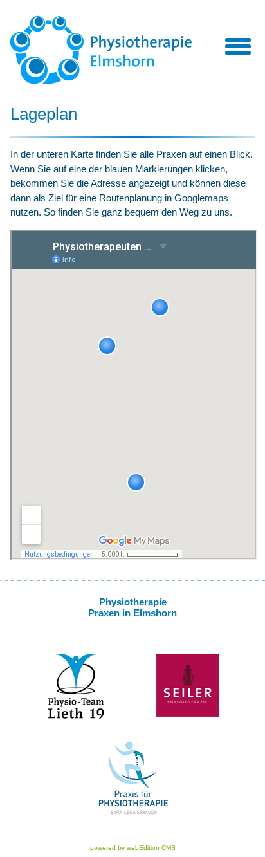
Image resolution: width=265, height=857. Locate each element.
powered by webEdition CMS (133, 847)
